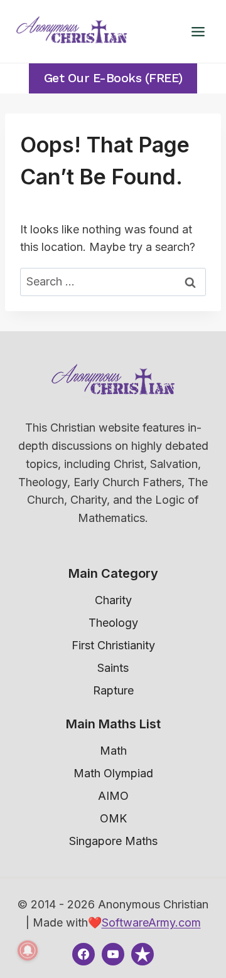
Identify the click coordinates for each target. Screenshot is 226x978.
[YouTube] (113, 954)
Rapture (113, 690)
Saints (113, 667)
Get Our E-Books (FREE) (113, 78)
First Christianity (113, 645)
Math (113, 750)
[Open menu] (198, 31)
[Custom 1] (142, 954)
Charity (113, 600)
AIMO (113, 795)
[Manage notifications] (28, 950)
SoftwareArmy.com (151, 922)
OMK (113, 818)
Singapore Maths (113, 841)
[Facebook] (83, 954)
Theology (113, 622)
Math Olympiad (113, 773)
